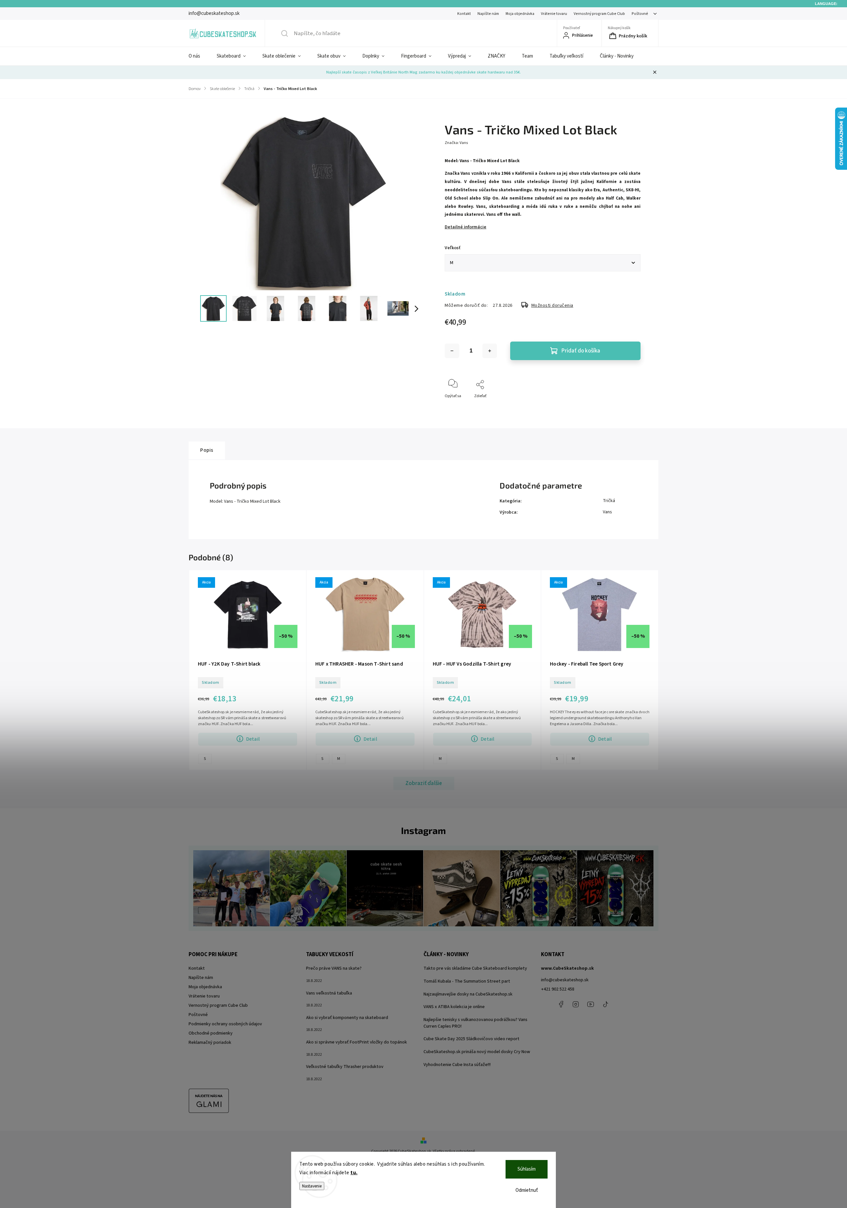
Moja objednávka (520, 14)
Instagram (576, 1004)
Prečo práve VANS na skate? (334, 968)
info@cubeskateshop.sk (565, 980)
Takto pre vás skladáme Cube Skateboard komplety (475, 968)
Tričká (609, 500)
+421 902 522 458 (557, 989)
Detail (253, 739)
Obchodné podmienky (211, 1033)
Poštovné (640, 14)
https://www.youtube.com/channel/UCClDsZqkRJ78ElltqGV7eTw (591, 1004)
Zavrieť (629, 407)
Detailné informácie (465, 227)
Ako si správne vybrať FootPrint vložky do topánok (356, 1042)
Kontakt (464, 14)
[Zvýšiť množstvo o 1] (489, 351)
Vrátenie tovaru (554, 14)
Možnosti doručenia (552, 305)
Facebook (561, 1004)
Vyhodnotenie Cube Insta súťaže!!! (457, 1064)
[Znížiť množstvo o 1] (452, 351)
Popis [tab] (206, 450)
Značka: (456, 143)
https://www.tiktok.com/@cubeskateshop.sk (605, 1004)
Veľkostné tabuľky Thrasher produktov (344, 1066)
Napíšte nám (488, 14)
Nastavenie (312, 1186)
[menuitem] (198, 56)
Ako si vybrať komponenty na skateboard (347, 1017)
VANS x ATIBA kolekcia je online (454, 1006)
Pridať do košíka (580, 351)
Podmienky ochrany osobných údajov (225, 1024)
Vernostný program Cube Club (599, 14)
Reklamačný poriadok (210, 1042)
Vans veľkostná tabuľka (329, 993)
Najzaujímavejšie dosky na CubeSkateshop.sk (468, 994)
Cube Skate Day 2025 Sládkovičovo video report (471, 1039)
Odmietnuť (526, 1190)
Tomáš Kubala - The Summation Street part (467, 981)
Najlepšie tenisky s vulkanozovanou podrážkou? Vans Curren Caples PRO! (475, 1023)
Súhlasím (526, 1169)
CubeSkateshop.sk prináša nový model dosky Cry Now (477, 1051)
